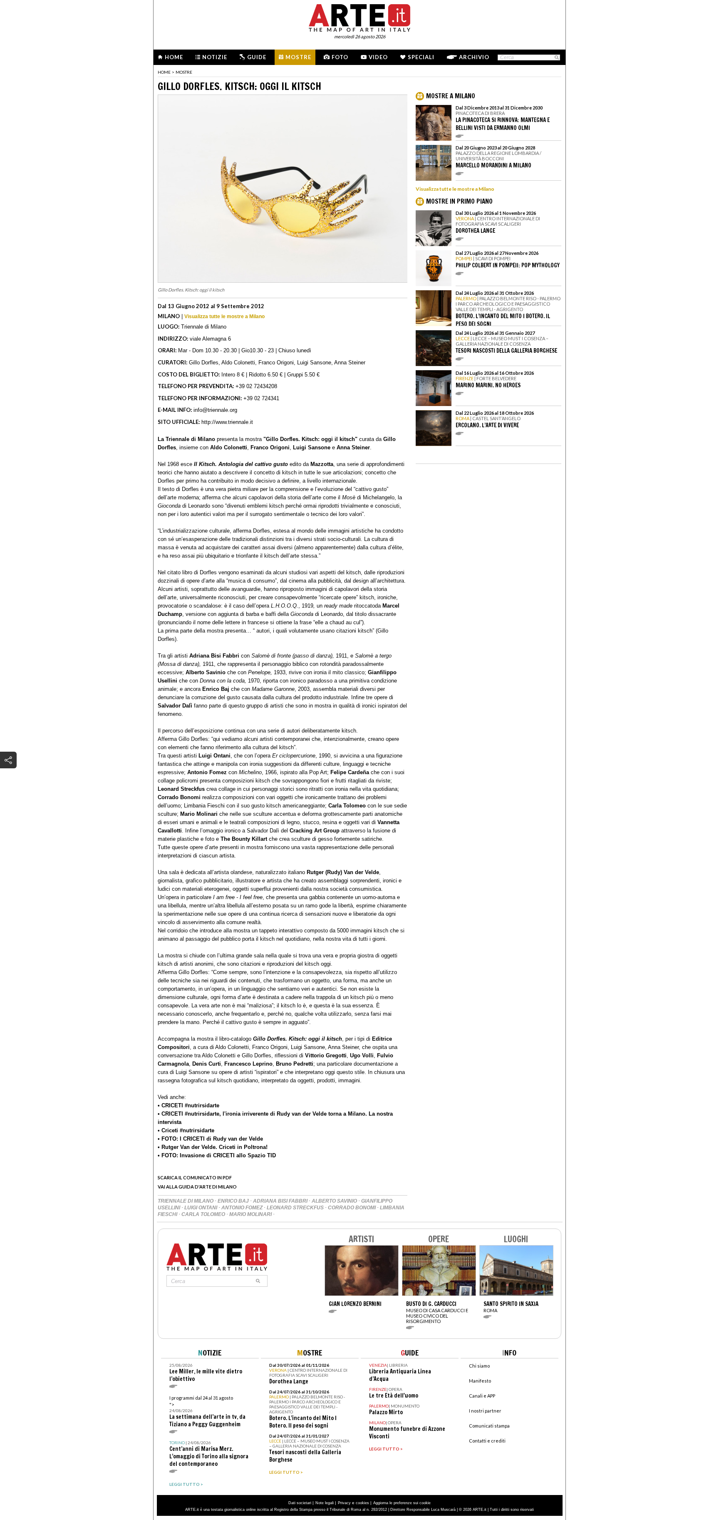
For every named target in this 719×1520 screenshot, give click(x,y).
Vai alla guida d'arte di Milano (197, 1186)
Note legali (324, 1503)
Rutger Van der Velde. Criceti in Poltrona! (214, 1147)
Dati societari (299, 1503)
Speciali (421, 57)
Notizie (214, 57)
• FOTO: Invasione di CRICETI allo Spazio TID (217, 1155)
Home (174, 57)
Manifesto (480, 1380)
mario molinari (251, 1214)
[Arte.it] (359, 17)
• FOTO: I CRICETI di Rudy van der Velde (210, 1139)
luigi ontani (201, 1208)
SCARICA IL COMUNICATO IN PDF (195, 1177)
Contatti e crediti (487, 1440)
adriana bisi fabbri (281, 1201)
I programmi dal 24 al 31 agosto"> (207, 1411)
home (164, 72)
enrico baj (234, 1201)
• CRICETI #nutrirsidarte (188, 1105)
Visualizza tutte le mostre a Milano (224, 316)
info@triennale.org (215, 410)
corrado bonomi (352, 1208)
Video (378, 57)
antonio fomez (242, 1208)
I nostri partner (485, 1410)
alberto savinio (335, 1201)
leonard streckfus (296, 1208)
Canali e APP (482, 1395)
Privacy (344, 1503)
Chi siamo (479, 1365)
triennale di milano (186, 1201)
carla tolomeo (203, 1214)
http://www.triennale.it (227, 422)
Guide (256, 57)
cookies (362, 1503)
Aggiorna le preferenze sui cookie (402, 1503)
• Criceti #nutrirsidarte (186, 1130)
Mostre (298, 57)
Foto (340, 57)
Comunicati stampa (489, 1425)
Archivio (474, 57)
